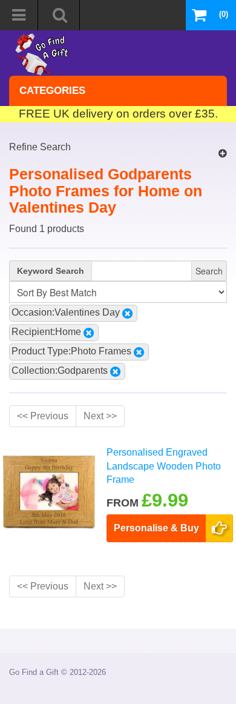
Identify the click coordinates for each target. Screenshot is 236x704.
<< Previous (42, 416)
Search (209, 271)
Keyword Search (50, 271)
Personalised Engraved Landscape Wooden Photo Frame (164, 466)
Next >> (100, 416)
